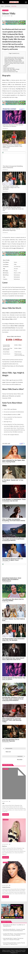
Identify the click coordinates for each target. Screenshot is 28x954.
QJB (3, 803)
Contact (8, 950)
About (3, 950)
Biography (5, 65)
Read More (5, 814)
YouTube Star (5, 10)
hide (18, 53)
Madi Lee (4, 846)
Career (5, 66)
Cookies (17, 950)
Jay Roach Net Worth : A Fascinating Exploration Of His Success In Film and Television (14, 934)
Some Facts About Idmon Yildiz (10, 71)
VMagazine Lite (14, 952)
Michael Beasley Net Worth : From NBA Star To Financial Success (14, 925)
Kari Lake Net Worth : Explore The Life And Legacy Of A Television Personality (13, 939)
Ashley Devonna (6, 887)
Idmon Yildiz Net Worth (8, 68)
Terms (12, 950)
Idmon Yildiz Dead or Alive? (9, 70)
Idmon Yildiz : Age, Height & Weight (11, 69)
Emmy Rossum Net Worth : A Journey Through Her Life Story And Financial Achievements (14, 930)
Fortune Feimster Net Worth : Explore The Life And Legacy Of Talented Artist (14, 943)
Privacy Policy (22, 950)
